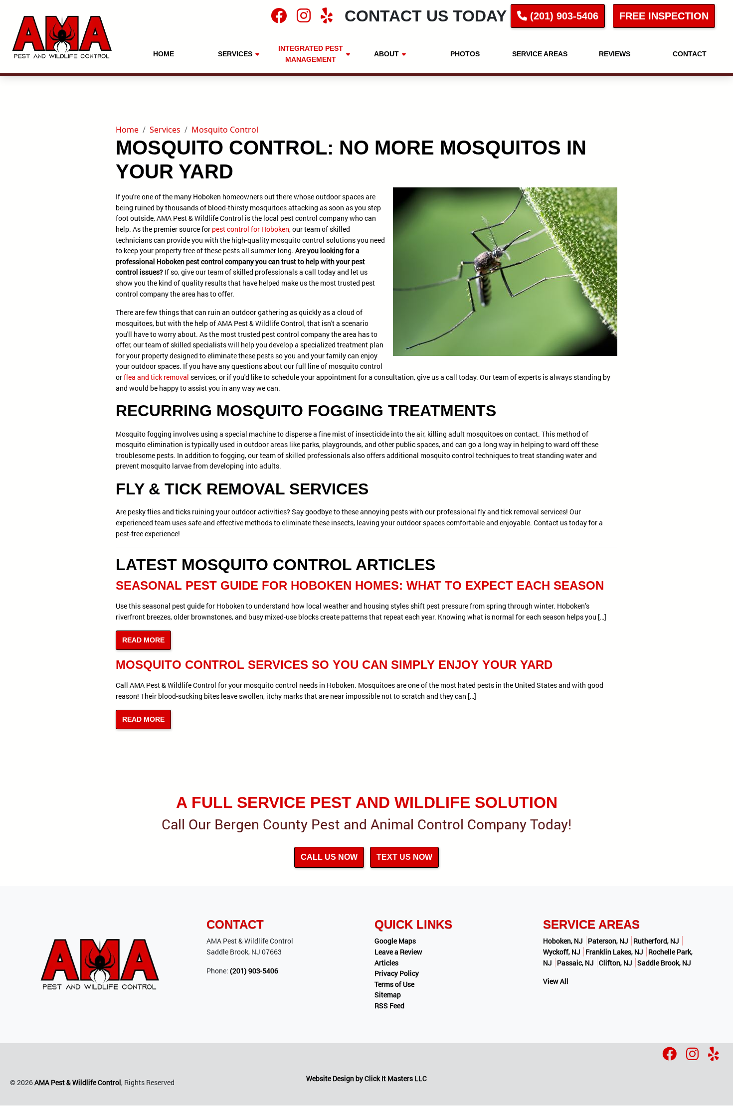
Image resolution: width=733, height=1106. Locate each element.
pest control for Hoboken (250, 229)
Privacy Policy (396, 973)
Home (127, 129)
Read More (143, 640)
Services (165, 129)
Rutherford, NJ (656, 941)
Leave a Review (398, 951)
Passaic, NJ (575, 962)
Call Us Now (329, 857)
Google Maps (395, 941)
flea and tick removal (156, 377)
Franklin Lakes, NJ (614, 951)
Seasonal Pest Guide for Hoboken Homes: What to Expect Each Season (360, 585)
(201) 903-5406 (562, 15)
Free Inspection (664, 15)
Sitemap (387, 994)
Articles (386, 962)
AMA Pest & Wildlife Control (77, 1082)
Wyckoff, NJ (561, 951)
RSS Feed (389, 1005)
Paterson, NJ (608, 941)
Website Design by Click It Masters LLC (366, 1078)
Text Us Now (404, 857)
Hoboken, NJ (563, 941)
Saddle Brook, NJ (664, 962)
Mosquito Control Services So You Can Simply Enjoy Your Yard (334, 664)
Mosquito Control (224, 129)
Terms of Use (394, 984)
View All (555, 981)
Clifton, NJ (615, 962)
